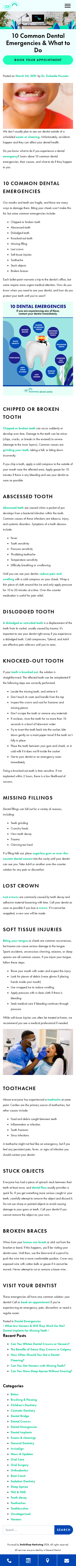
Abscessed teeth (13, 508)
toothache (54, 1099)
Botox (15, 1394)
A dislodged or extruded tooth (23, 623)
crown (43, 908)
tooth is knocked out (24, 672)
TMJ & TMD (18, 1492)
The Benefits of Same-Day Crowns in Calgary (41, 1349)
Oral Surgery (20, 1465)
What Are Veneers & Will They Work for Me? (34, 1326)
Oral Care (17, 1459)
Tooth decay (19, 1497)
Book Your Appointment (38, 60)
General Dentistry (22, 1443)
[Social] (66, 1560)
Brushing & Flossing (24, 1400)
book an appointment (35, 1302)
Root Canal (18, 1476)
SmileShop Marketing (31, 1544)
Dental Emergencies (27, 1321)
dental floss (39, 1187)
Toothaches (18, 1503)
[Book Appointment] (28, 1560)
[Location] (47, 1560)
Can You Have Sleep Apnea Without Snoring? (41, 1371)
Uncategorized (20, 1514)
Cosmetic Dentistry (23, 1410)
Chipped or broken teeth (19, 428)
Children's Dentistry (24, 1405)
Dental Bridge (20, 1416)
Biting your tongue (15, 941)
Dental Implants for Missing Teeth (25, 1330)
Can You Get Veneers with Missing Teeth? (38, 1366)
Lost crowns (11, 897)
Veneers (16, 1519)
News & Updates (22, 1454)
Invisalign (17, 1449)
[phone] (9, 1560)
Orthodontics (19, 1470)
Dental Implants (21, 1432)
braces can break (34, 1242)
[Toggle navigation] (67, 5)
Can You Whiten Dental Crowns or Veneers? (40, 1344)
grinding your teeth (16, 450)
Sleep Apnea (19, 1487)
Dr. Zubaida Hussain (55, 76)
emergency (10, 156)
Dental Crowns (21, 1421)
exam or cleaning (28, 137)
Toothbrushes (19, 1508)
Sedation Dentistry (23, 1481)
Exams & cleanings (23, 1438)
